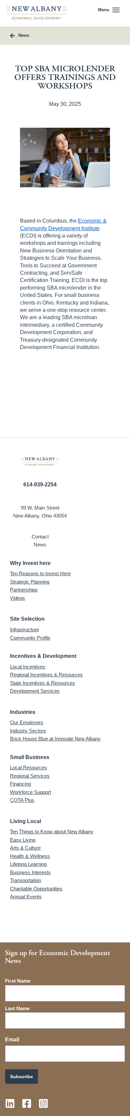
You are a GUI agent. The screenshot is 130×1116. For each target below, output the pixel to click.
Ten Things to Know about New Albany (51, 831)
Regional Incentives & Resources (46, 674)
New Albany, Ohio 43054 (40, 516)
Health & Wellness (30, 856)
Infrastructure (24, 629)
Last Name (17, 1008)
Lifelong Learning (28, 864)
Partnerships (24, 590)
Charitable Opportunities (36, 888)
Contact (40, 536)
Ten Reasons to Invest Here (40, 573)
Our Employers (26, 722)
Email (12, 1039)
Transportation (25, 880)
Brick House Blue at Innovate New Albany (55, 738)
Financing (20, 784)
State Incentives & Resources (42, 683)
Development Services (35, 691)
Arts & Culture (25, 848)
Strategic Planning (29, 582)
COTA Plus (22, 800)
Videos (17, 598)
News (40, 544)
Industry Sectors (28, 730)
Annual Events (26, 896)
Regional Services (30, 776)
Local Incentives (27, 666)
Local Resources (28, 767)
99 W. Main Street (40, 508)
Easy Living (22, 840)
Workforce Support (30, 792)
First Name (17, 981)
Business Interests (30, 872)
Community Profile (30, 638)
